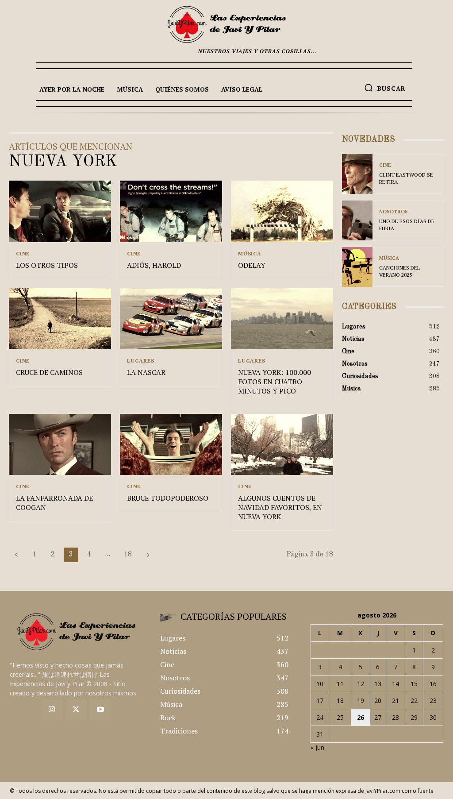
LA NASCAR (146, 372)
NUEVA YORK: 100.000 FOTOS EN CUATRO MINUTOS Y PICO (274, 381)
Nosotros (393, 211)
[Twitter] (76, 710)
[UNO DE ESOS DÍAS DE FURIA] (357, 220)
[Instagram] (52, 710)
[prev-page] (16, 555)
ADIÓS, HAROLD (154, 265)
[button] (385, 87)
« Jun (317, 747)
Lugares (140, 360)
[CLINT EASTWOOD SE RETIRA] (357, 174)
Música (249, 253)
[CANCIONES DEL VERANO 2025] (357, 267)
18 (128, 554)
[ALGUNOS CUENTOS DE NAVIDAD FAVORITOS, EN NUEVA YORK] (282, 444)
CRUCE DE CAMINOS (49, 372)
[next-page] (148, 555)
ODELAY (251, 265)
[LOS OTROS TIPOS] (60, 211)
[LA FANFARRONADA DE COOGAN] (60, 444)
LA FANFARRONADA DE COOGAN (54, 502)
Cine (23, 253)
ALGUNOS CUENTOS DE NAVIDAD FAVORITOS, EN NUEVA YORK (280, 507)
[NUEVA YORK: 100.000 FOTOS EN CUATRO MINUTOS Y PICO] (282, 319)
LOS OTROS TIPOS (47, 265)
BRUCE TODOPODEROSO (167, 498)
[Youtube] (100, 710)
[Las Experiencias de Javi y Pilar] (226, 24)
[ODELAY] (282, 211)
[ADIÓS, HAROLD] (171, 211)
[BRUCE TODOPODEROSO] (171, 444)
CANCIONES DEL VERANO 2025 (399, 271)
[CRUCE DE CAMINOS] (60, 319)
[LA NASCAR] (171, 319)
